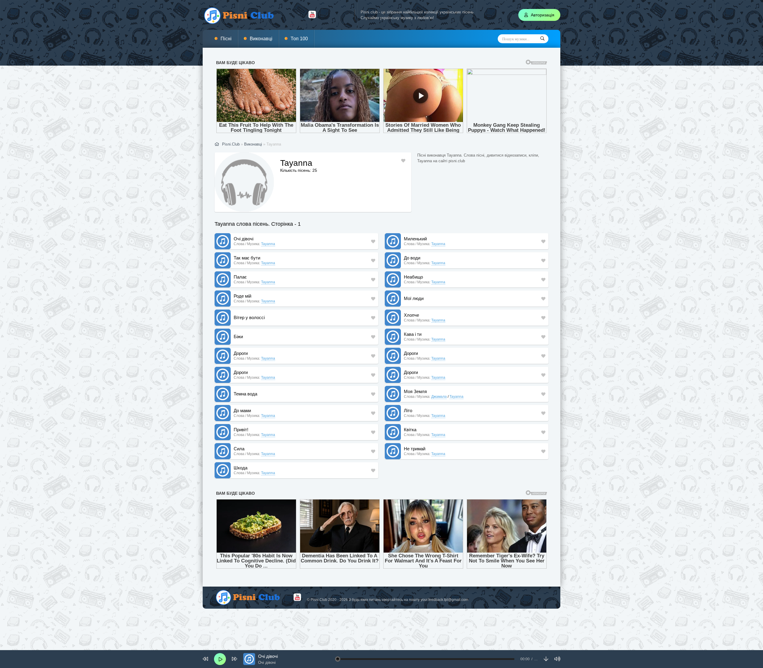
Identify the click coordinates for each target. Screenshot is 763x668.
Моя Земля (415, 391)
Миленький (415, 238)
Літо (408, 410)
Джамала (439, 397)
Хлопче (411, 315)
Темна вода (245, 393)
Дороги (241, 353)
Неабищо (413, 276)
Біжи (238, 336)
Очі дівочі (243, 238)
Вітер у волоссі (249, 317)
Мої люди (414, 298)
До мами (242, 410)
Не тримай (414, 448)
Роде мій (242, 296)
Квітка (410, 429)
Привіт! (241, 429)
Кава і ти (412, 334)
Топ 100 (299, 38)
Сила (239, 448)
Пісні (226, 38)
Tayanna (268, 244)
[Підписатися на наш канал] (312, 16)
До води (412, 257)
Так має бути (247, 257)
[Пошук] (542, 39)
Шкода (240, 467)
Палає (240, 276)
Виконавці (261, 38)
